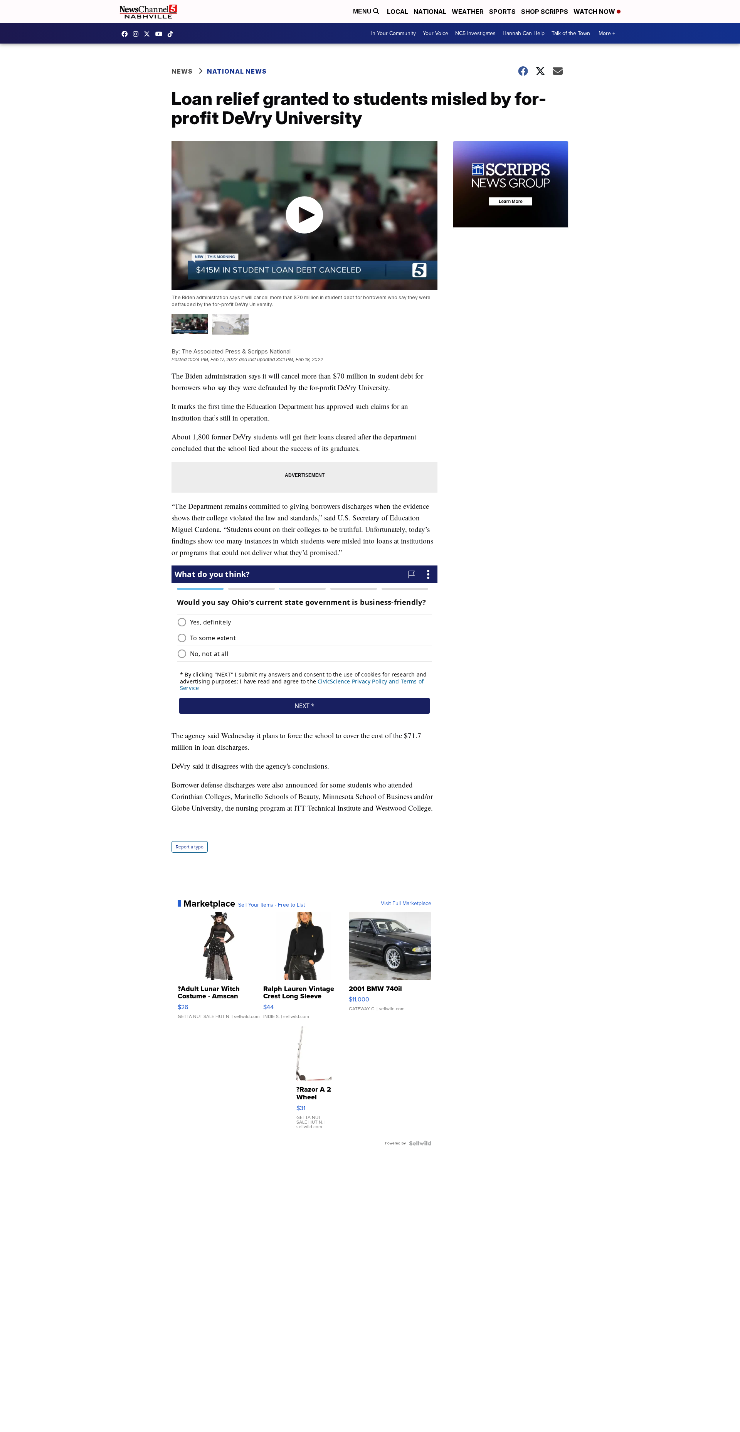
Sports (502, 11)
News (182, 71)
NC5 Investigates (475, 33)
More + (607, 33)
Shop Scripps (544, 11)
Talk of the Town (571, 33)
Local (397, 11)
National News (237, 71)
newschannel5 (126, 34)
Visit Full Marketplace (406, 903)
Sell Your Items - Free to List (271, 905)
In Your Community (393, 33)
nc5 (149, 34)
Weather (468, 11)
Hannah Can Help (524, 33)
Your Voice (435, 33)
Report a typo (190, 846)
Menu (363, 11)
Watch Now (595, 11)
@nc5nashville (172, 34)
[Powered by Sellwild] (420, 1143)
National (430, 11)
